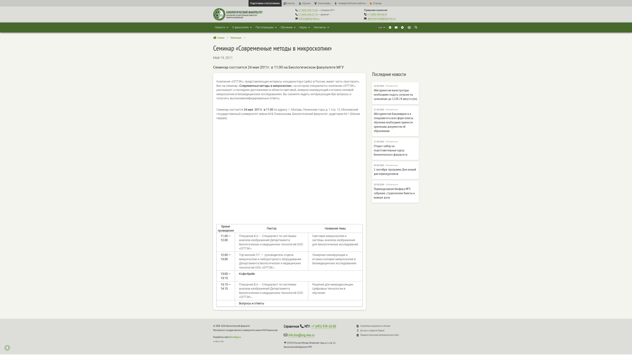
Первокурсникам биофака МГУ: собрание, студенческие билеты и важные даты (394, 193)
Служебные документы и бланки (375, 325)
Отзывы (377, 3)
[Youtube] (396, 27)
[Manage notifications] (7, 347)
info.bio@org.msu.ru (309, 18)
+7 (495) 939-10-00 (308, 10)
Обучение (286, 27)
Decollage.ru (235, 337)
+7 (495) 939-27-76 (308, 14)
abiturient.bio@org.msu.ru (382, 18)
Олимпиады (324, 3)
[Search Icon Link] (416, 27)
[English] (382, 27)
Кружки (306, 3)
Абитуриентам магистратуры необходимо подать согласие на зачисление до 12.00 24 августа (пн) (395, 94)
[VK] (390, 27)
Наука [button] (303, 27)
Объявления (392, 86)
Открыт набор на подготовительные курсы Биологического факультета (390, 150)
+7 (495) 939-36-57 (377, 14)
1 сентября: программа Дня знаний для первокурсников (395, 171)
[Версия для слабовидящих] (409, 27)
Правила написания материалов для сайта (379, 334)
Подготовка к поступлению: (265, 3)
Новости (220, 27)
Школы (291, 3)
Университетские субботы (352, 3)
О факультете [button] (240, 27)
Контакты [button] (320, 27)
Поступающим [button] (265, 27)
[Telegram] (402, 27)
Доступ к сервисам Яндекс (372, 330)
